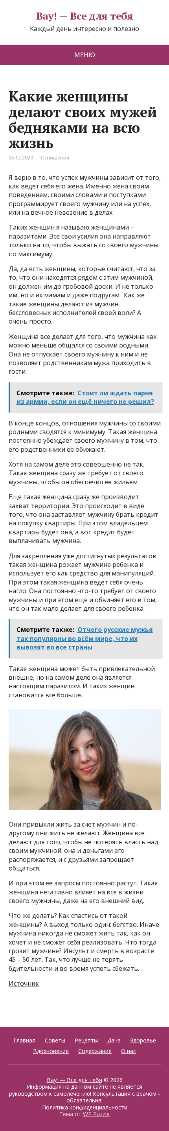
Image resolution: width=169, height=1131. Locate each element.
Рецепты (86, 1040)
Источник (24, 983)
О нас (128, 1051)
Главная (24, 1040)
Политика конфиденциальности (84, 1107)
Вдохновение (51, 1051)
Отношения (55, 157)
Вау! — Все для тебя (84, 16)
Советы (55, 1040)
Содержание (95, 1051)
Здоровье (143, 1040)
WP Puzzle (96, 1114)
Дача (114, 1040)
